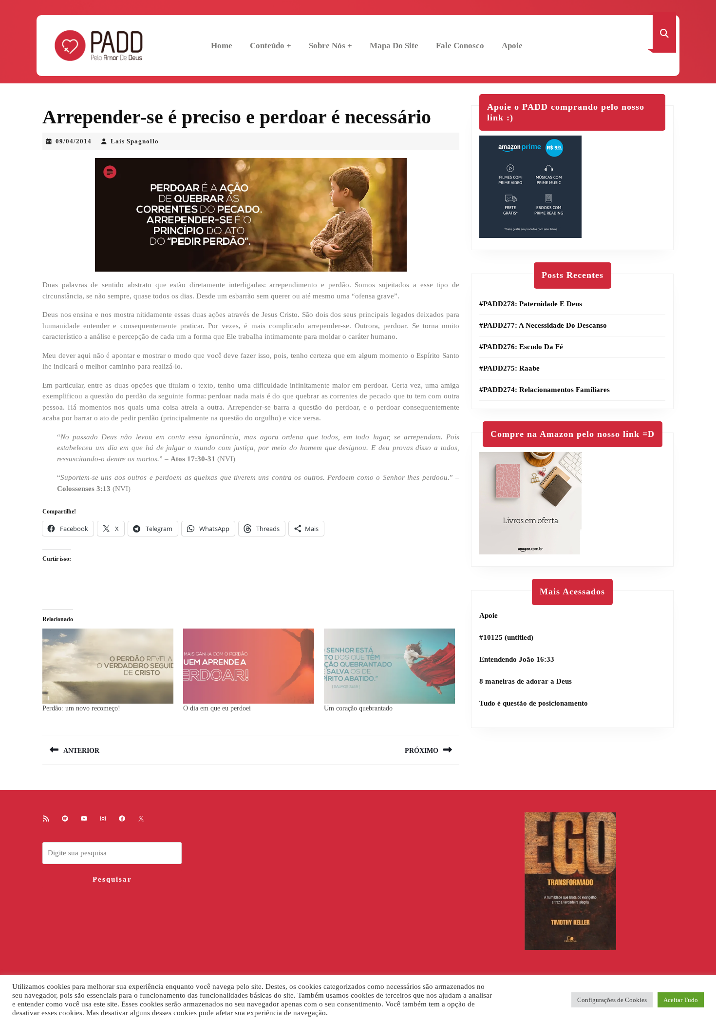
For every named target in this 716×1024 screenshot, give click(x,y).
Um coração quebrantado (358, 708)
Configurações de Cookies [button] (612, 1000)
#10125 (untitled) (506, 637)
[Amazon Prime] (530, 186)
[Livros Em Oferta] (530, 503)
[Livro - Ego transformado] (570, 881)
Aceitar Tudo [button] (680, 1000)
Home (221, 45)
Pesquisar (112, 879)
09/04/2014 (74, 141)
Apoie (512, 45)
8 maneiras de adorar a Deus (525, 681)
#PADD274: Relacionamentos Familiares (544, 390)
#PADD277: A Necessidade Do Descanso (543, 325)
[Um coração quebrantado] (389, 666)
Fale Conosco (460, 45)
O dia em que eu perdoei (217, 708)
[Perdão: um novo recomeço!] (107, 666)
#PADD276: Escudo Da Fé (521, 347)
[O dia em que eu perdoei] (248, 666)
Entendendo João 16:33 (516, 659)
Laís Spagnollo (135, 141)
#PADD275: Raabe (509, 368)
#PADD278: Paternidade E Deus (530, 304)
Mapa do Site (394, 45)
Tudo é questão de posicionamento (533, 703)
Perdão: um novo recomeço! (81, 708)
